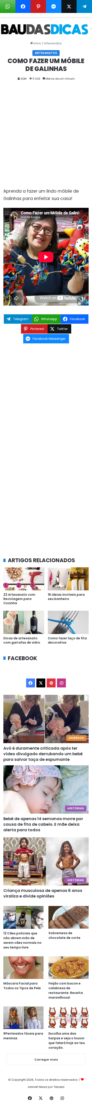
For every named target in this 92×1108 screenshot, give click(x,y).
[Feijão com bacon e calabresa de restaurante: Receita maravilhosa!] (68, 967)
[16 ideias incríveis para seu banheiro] (68, 578)
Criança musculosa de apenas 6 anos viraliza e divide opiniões (42, 893)
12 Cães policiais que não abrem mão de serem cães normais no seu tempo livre (22, 940)
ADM (24, 79)
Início (37, 43)
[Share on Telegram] (84, 6)
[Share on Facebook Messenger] (53, 6)
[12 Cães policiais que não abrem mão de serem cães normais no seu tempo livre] (23, 917)
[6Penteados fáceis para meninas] (23, 1017)
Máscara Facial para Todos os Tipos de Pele (22, 985)
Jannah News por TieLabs (46, 1087)
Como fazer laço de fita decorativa (67, 640)
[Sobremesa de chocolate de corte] (68, 917)
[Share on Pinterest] (38, 6)
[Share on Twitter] (69, 6)
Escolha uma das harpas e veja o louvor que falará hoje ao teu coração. (66, 1040)
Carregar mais (46, 1059)
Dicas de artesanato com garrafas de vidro (21, 640)
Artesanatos (53, 43)
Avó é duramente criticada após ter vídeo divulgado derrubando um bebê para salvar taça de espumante (43, 753)
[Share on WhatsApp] (7, 6)
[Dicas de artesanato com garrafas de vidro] (23, 622)
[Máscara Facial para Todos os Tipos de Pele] (23, 967)
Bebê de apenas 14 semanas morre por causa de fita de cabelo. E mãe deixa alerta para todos (43, 824)
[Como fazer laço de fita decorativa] (68, 622)
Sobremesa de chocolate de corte (64, 935)
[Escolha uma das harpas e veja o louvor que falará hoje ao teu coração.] (68, 1017)
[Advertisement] (46, 136)
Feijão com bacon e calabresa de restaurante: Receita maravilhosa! (65, 990)
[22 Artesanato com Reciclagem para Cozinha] (23, 578)
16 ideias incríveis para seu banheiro (66, 596)
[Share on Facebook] (23, 6)
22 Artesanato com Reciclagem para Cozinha (19, 598)
